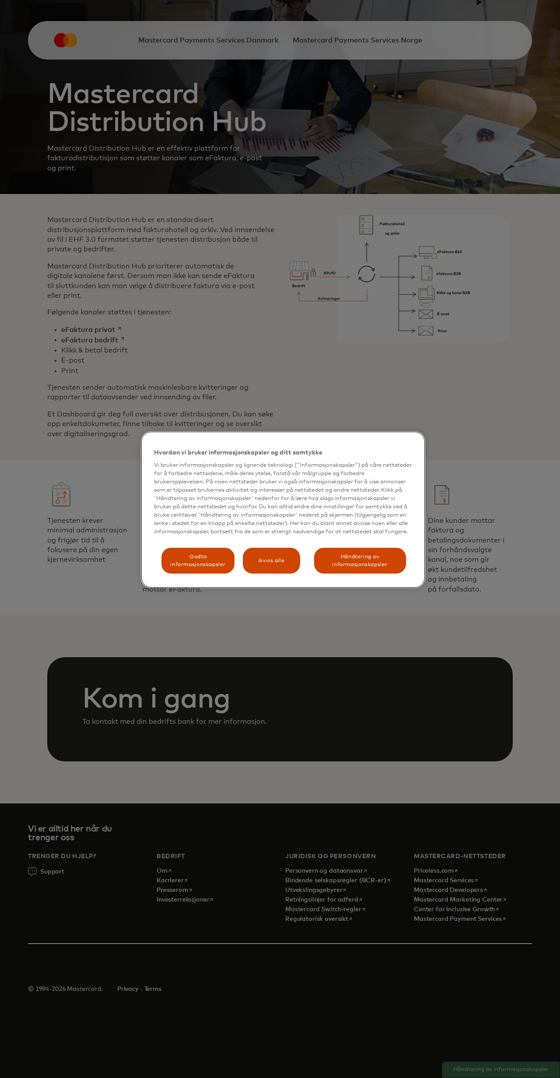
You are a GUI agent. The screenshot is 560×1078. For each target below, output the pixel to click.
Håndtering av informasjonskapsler (360, 560)
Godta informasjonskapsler (198, 560)
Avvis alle (271, 561)
